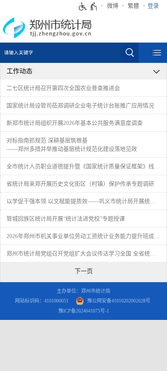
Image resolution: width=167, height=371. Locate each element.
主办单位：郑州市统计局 (83, 291)
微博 (112, 6)
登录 (153, 6)
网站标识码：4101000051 (42, 301)
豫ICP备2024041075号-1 (83, 311)
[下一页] (84, 271)
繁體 (133, 6)
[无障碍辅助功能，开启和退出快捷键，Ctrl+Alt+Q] (88, 6)
